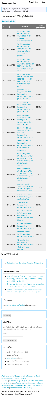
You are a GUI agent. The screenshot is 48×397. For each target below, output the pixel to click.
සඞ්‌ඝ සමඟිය (11, 358)
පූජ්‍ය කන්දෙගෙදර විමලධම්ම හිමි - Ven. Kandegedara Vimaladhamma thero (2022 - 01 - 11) (24, 119)
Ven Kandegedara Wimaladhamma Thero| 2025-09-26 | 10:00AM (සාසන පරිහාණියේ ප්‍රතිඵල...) (24, 35)
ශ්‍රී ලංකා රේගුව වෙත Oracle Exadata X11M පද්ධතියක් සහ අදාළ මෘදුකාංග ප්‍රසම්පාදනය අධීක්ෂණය (25, 285)
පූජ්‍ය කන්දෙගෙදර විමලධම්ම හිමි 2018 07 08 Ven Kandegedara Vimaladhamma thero (25, 187)
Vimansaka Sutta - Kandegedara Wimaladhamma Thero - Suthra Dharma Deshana (25, 244)
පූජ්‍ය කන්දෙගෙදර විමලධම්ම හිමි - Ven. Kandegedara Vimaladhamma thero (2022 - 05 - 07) (24, 107)
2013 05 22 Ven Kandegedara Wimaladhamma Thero (25, 204)
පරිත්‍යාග (17, 10)
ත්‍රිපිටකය (16, 8)
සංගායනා (4, 381)
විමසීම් (26, 10)
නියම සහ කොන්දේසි (8, 376)
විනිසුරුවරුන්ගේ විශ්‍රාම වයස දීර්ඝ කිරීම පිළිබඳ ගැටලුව (25, 263)
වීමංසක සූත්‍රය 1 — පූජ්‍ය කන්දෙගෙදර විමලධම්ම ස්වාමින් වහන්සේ (25, 196)
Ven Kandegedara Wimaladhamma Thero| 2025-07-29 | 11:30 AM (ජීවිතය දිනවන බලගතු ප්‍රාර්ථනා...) (24, 50)
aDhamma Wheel (7, 385)
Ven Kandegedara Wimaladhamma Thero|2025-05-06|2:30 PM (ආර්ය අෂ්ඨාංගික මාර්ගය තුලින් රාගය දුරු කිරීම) (25, 65)
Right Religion (22, 381)
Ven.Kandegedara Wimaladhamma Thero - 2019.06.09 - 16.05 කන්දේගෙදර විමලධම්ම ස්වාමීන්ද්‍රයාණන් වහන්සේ (25, 174)
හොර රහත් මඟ (6, 383)
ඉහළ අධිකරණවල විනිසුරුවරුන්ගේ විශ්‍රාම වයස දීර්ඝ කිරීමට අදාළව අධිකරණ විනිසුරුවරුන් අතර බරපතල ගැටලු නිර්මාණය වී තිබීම (25, 278)
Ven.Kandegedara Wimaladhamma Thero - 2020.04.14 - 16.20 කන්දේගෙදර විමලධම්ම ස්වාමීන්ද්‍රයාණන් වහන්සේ (25, 159)
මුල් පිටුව (6, 8)
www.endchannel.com (18, 388)
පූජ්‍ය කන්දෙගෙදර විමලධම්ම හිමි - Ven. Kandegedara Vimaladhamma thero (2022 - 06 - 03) (24, 94)
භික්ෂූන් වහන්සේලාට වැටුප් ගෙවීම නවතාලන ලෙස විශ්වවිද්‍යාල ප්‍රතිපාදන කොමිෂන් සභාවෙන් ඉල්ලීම (24, 290)
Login (44, 2)
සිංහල (37, 2)
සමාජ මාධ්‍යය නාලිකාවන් (16, 305)
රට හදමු (29, 388)
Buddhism (12, 381)
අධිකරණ (40, 383)
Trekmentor (9, 3)
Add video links (8, 21)
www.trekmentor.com (36, 381)
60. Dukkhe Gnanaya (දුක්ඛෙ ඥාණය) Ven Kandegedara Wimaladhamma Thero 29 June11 (25, 215)
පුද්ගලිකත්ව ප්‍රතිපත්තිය (24, 376)
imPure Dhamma (20, 385)
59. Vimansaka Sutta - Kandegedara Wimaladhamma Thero (25, 225)
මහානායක (31, 383)
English (31, 2)
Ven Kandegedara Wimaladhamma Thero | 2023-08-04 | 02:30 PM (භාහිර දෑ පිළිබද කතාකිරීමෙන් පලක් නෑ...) (25, 80)
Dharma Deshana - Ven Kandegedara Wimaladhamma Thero (25, 233)
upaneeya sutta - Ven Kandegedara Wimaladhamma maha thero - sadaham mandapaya (25, 145)
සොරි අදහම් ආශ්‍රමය (20, 383)
